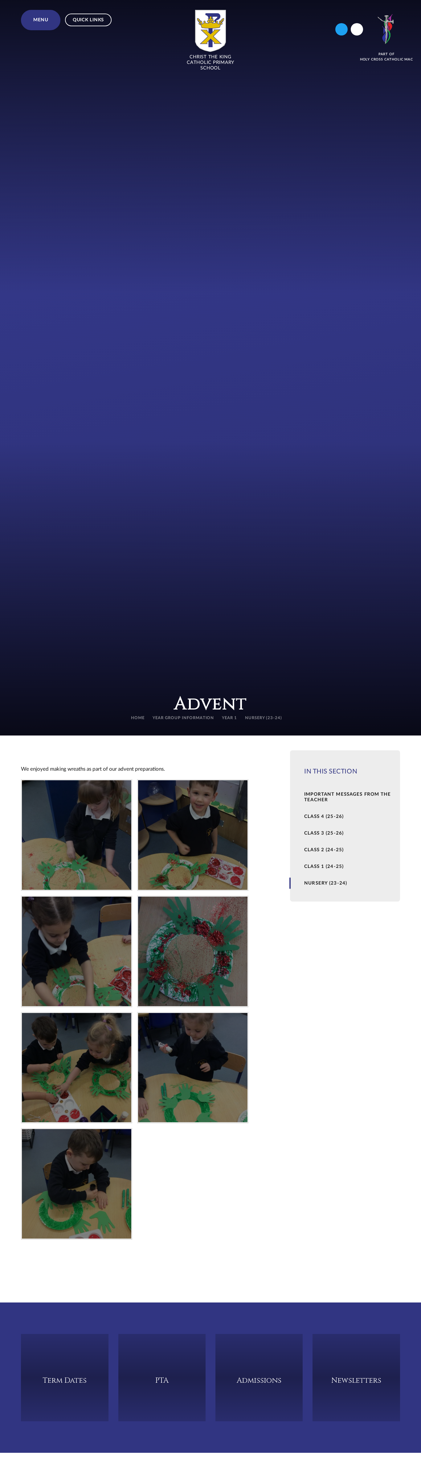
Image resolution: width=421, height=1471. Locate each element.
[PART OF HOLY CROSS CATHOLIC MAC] (386, 29)
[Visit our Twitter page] (341, 29)
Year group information (183, 718)
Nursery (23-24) (263, 718)
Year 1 (229, 718)
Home (138, 718)
